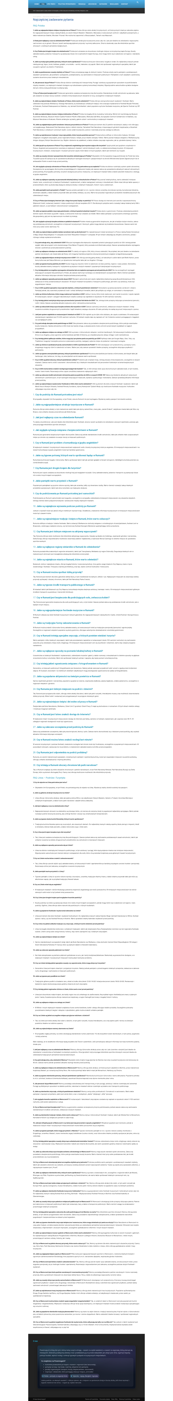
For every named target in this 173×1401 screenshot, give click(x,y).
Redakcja (81, 4)
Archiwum (92, 4)
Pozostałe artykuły (105, 1399)
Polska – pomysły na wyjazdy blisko (55, 1376)
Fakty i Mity (114, 1399)
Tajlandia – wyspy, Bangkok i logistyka (85, 1376)
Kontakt (124, 4)
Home (36, 4)
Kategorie (103, 4)
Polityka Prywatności (67, 4)
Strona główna (37, 16)
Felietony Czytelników (125, 1399)
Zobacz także (136, 1399)
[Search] (137, 3)
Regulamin (114, 4)
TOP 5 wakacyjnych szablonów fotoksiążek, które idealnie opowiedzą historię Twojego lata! (60, 10)
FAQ (43, 4)
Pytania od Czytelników (91, 1399)
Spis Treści (51, 4)
